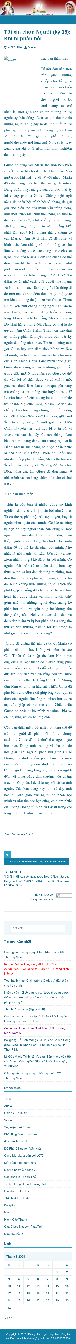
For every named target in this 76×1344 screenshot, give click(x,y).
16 (67, 1286)
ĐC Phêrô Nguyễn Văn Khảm (23, 1148)
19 (28, 1293)
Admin (32, 47)
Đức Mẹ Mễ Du (14, 1233)
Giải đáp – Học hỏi (16, 1191)
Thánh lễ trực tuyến (17, 1198)
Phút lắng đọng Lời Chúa (21, 1134)
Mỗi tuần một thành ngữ (20, 1162)
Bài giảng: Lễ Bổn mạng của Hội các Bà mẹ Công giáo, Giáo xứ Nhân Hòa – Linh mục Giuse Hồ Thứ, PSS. (37, 1044)
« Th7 (8, 1318)
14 (47, 1286)
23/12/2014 (15, 47)
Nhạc (7, 1212)
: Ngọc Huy (47, 1334)
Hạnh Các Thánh (15, 1219)
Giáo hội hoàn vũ (15, 1141)
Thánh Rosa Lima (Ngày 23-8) (24, 1009)
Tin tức (8, 1098)
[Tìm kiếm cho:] (38, 928)
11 (18, 1286)
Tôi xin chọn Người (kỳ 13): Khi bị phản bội (36, 861)
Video (8, 1120)
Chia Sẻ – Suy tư (15, 1113)
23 (67, 1293)
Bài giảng (10, 1205)
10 (9, 1286)
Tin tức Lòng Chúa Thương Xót (25, 1184)
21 (47, 1293)
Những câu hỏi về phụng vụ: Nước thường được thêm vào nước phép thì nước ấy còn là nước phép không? (36, 997)
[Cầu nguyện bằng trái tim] (38, 13)
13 (38, 1286)
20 (38, 1293)
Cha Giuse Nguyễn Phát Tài (23, 1226)
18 (18, 1293)
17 (9, 1293)
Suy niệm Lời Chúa (17, 1127)
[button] (70, 20)
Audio (8, 1106)
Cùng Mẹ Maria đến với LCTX (24, 1155)
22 (57, 1293)
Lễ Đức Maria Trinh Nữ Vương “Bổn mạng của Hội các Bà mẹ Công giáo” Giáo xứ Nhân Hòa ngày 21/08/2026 (37, 1061)
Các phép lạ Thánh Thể (20, 1176)
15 (57, 1286)
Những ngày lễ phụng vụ (20, 1169)
